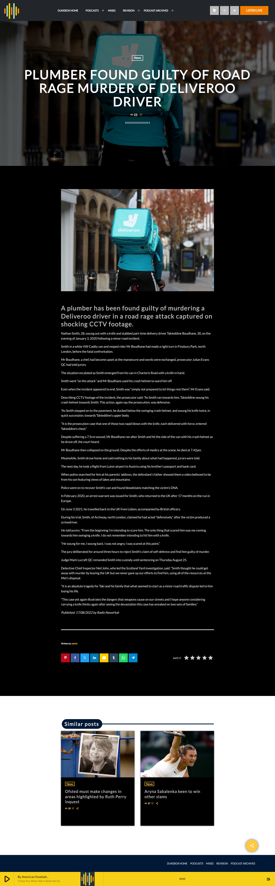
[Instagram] (214, 10)
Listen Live (254, 10)
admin (75, 643)
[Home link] (11, 10)
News (137, 58)
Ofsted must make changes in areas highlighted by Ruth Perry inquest (95, 796)
